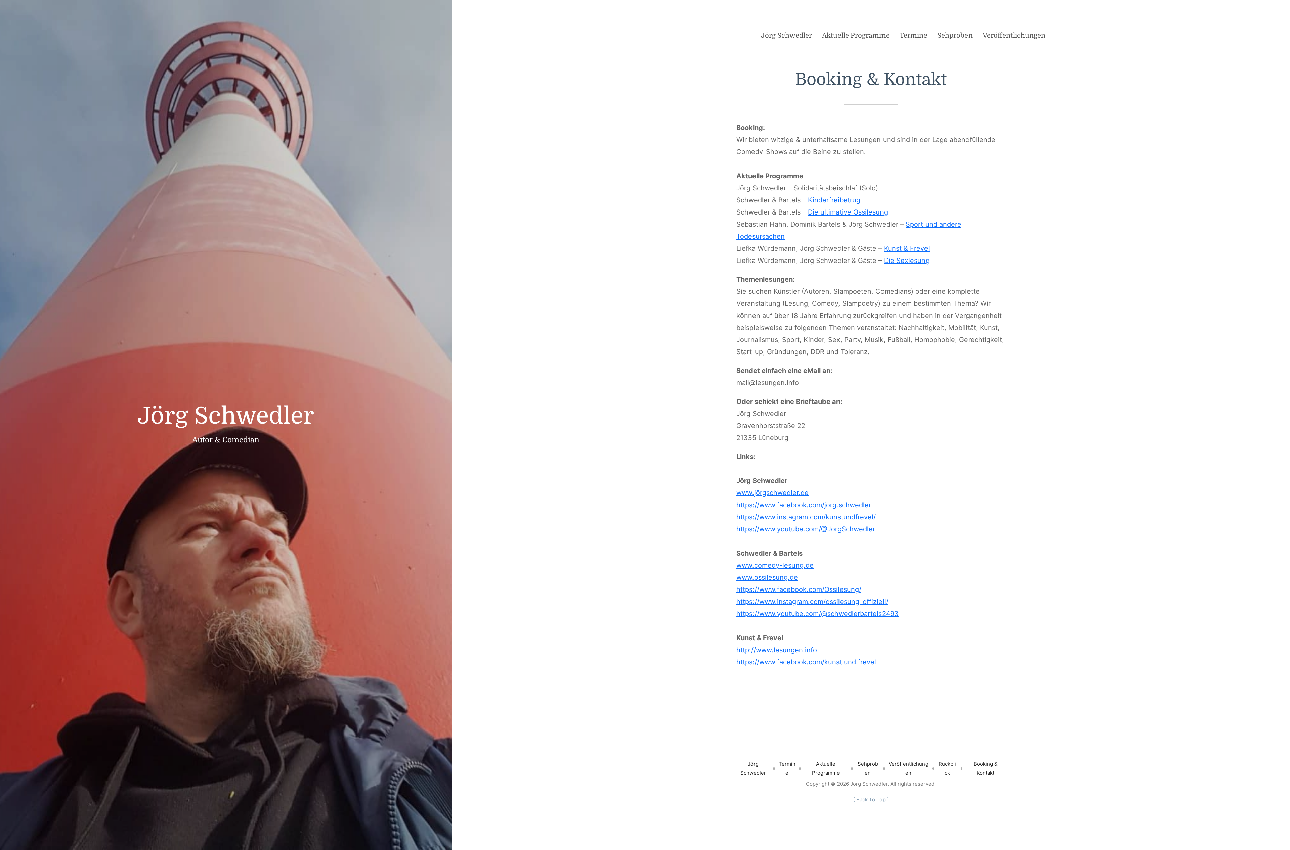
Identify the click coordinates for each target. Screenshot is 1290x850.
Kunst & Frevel (907, 248)
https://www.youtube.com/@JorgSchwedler (805, 529)
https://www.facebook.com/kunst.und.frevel (806, 662)
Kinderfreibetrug (834, 200)
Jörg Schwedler (225, 416)
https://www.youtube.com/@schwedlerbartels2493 (817, 614)
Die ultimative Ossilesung (848, 212)
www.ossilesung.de (767, 577)
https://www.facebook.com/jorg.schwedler (803, 505)
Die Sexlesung (907, 260)
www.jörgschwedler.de (772, 493)
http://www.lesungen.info (776, 650)
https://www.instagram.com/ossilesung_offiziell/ (812, 602)
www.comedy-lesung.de (775, 565)
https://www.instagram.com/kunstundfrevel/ (806, 517)
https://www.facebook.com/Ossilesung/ (798, 589)
